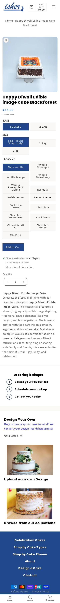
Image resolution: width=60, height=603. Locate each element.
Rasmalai (43, 189)
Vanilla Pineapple (42, 166)
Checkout (50, 600)
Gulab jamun (16, 197)
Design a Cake (30, 568)
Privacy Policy (40, 591)
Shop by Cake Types (30, 547)
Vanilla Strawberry (43, 176)
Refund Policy (19, 591)
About (30, 561)
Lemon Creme (43, 197)
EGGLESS (15, 126)
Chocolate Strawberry (16, 216)
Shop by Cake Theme (30, 554)
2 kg (15, 150)
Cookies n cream (16, 206)
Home (9, 20)
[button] (54, 7)
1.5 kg (43, 143)
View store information (19, 267)
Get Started (11, 435)
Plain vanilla (16, 167)
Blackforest (43, 217)
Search (30, 600)
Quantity (7, 274)
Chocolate (43, 207)
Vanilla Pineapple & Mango (15, 187)
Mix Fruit (15, 235)
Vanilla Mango (16, 177)
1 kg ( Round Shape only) (16, 142)
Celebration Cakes (30, 540)
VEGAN (43, 126)
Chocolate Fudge (43, 226)
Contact (30, 575)
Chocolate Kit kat (15, 226)
